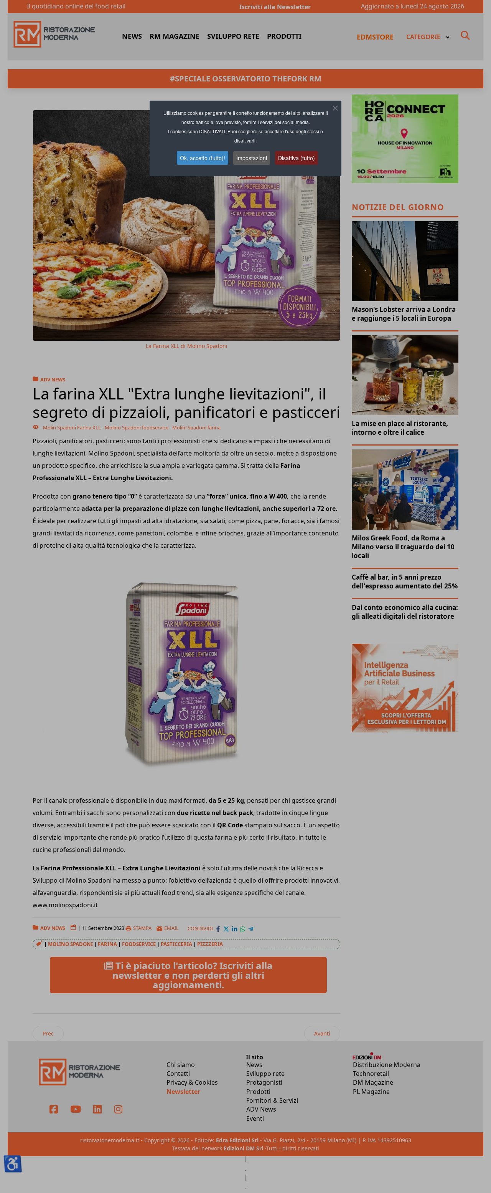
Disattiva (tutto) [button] (296, 158)
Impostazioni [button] (251, 158)
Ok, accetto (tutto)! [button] (202, 158)
